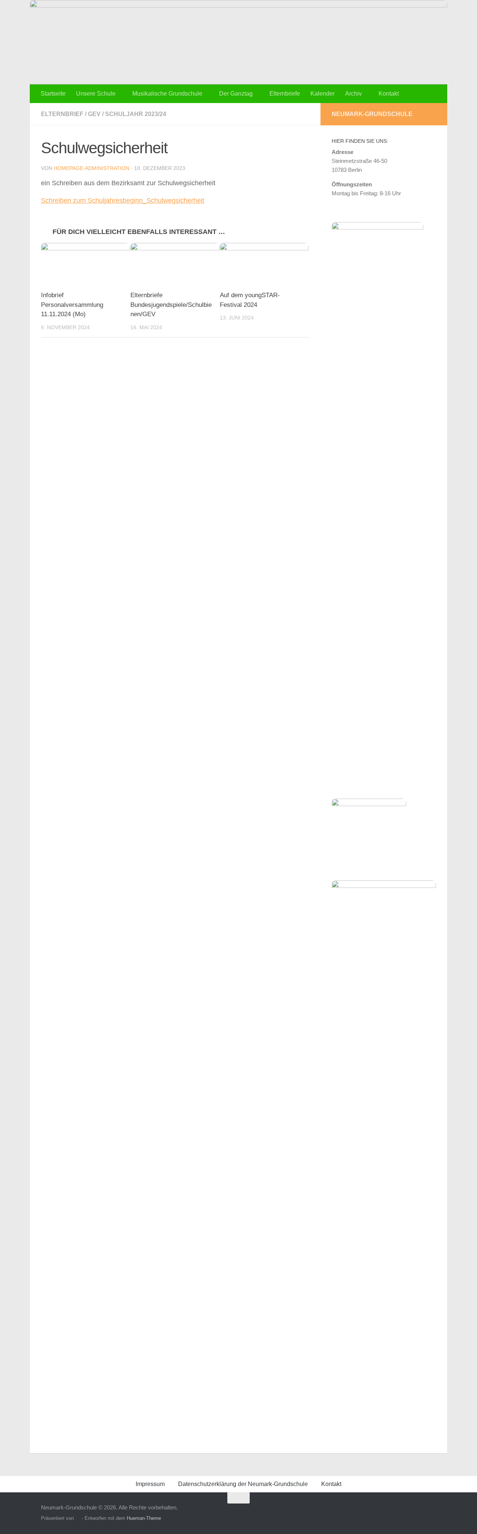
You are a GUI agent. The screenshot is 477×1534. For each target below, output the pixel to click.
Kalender (322, 93)
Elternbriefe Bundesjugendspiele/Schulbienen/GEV (171, 305)
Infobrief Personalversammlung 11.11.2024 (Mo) (72, 305)
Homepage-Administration (91, 168)
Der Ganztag (236, 93)
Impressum (150, 1484)
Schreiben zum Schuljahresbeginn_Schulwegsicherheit (122, 200)
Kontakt (389, 93)
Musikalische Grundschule (167, 93)
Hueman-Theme (144, 1518)
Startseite (53, 93)
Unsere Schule (96, 93)
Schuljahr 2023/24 (135, 114)
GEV (94, 114)
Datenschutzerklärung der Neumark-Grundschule (243, 1484)
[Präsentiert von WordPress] (77, 1518)
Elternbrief (62, 114)
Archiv (353, 93)
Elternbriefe (284, 93)
